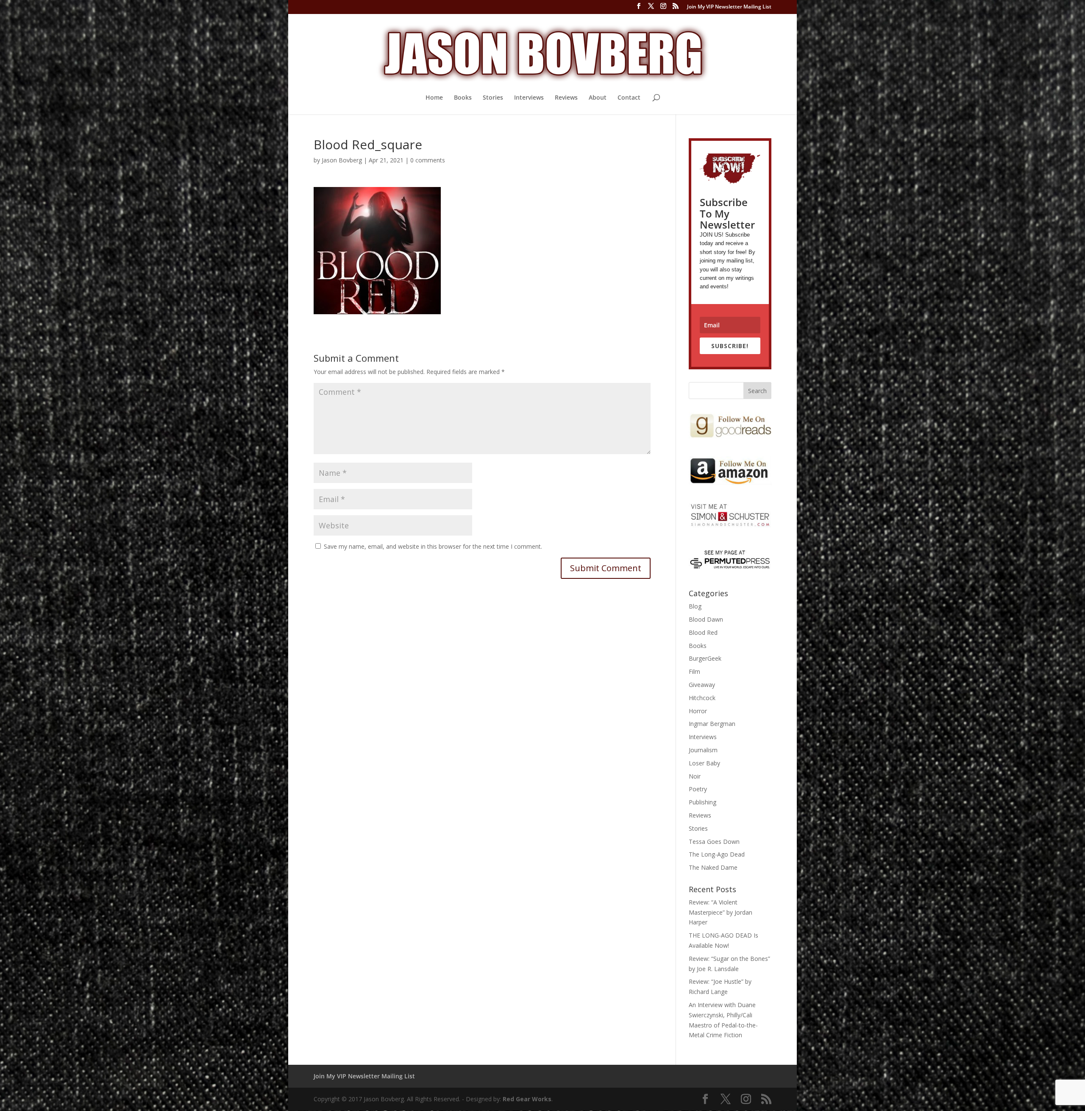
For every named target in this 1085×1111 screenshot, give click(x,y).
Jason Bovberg (342, 160)
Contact (629, 98)
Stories (493, 98)
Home (434, 98)
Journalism (703, 750)
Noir (695, 776)
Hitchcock (702, 698)
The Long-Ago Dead (717, 854)
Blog (695, 606)
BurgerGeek (705, 658)
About (597, 98)
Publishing (702, 802)
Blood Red (703, 632)
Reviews (566, 98)
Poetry (698, 789)
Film (694, 671)
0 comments (427, 160)
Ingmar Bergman (712, 724)
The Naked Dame (713, 867)
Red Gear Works (527, 1099)
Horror (698, 711)
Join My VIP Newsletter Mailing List (729, 7)
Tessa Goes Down (714, 841)
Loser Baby (704, 763)
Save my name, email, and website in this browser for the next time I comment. (433, 546)
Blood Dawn (706, 619)
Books (463, 98)
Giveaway (702, 685)
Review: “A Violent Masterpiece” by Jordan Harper (720, 912)
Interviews (529, 98)
